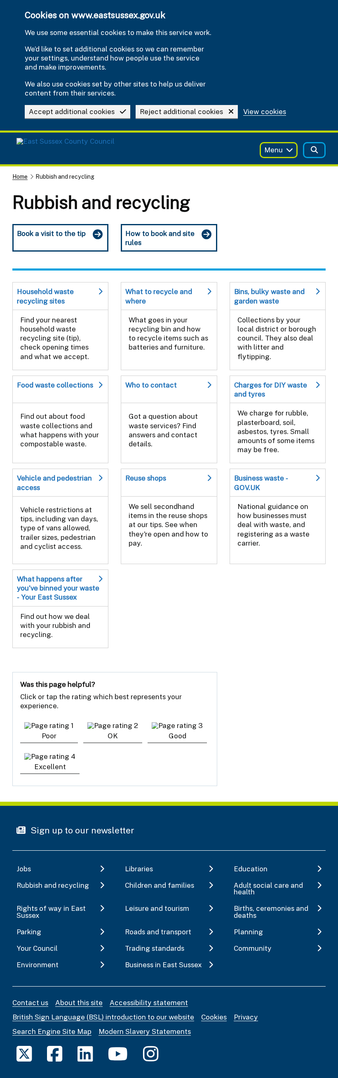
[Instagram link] (150, 1053)
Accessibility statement (149, 1002)
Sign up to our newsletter (81, 830)
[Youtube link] (118, 1053)
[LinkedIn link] (85, 1053)
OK (113, 735)
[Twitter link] (24, 1053)
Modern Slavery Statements (145, 1031)
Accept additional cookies (72, 111)
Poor (49, 735)
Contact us (30, 1002)
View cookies (264, 111)
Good (177, 735)
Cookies (214, 1017)
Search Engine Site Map (52, 1031)
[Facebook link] (54, 1053)
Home (20, 176)
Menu (273, 149)
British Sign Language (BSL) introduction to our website (103, 1017)
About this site (79, 1002)
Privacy (246, 1017)
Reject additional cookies (181, 111)
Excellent (50, 766)
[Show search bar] (314, 150)
